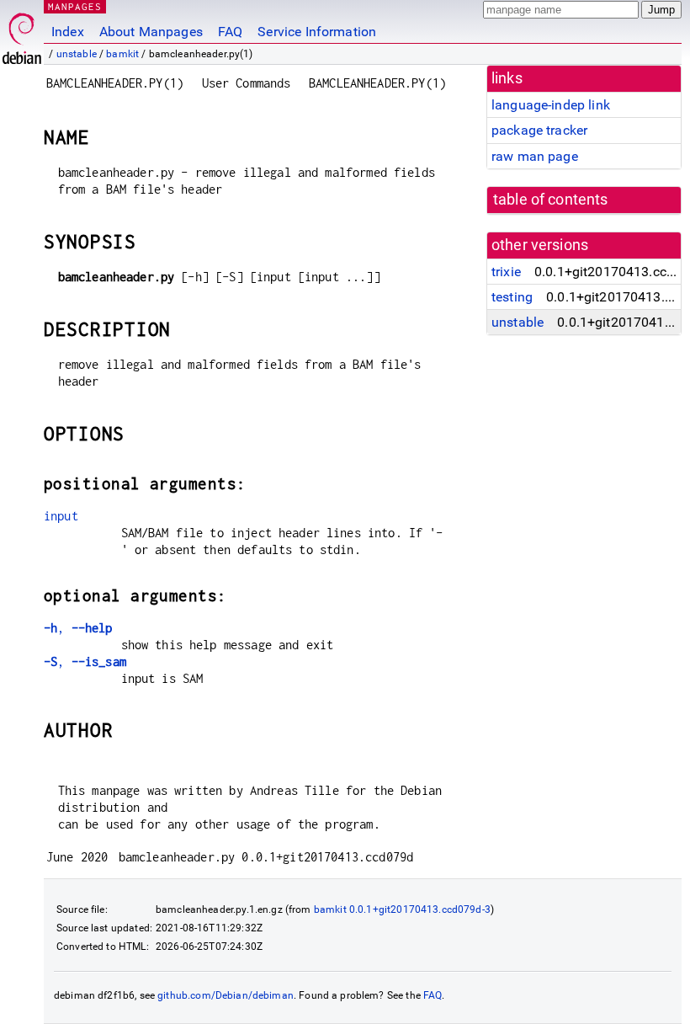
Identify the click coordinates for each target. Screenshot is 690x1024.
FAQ (230, 32)
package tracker (539, 130)
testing (512, 297)
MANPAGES (75, 6)
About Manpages (151, 32)
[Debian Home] (22, 34)
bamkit (122, 54)
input (61, 516)
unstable (76, 54)
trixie (506, 272)
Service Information (316, 32)
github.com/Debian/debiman (225, 995)
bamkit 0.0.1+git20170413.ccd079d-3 (402, 909)
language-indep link (550, 105)
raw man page (534, 156)
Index (67, 32)
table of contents (550, 199)
